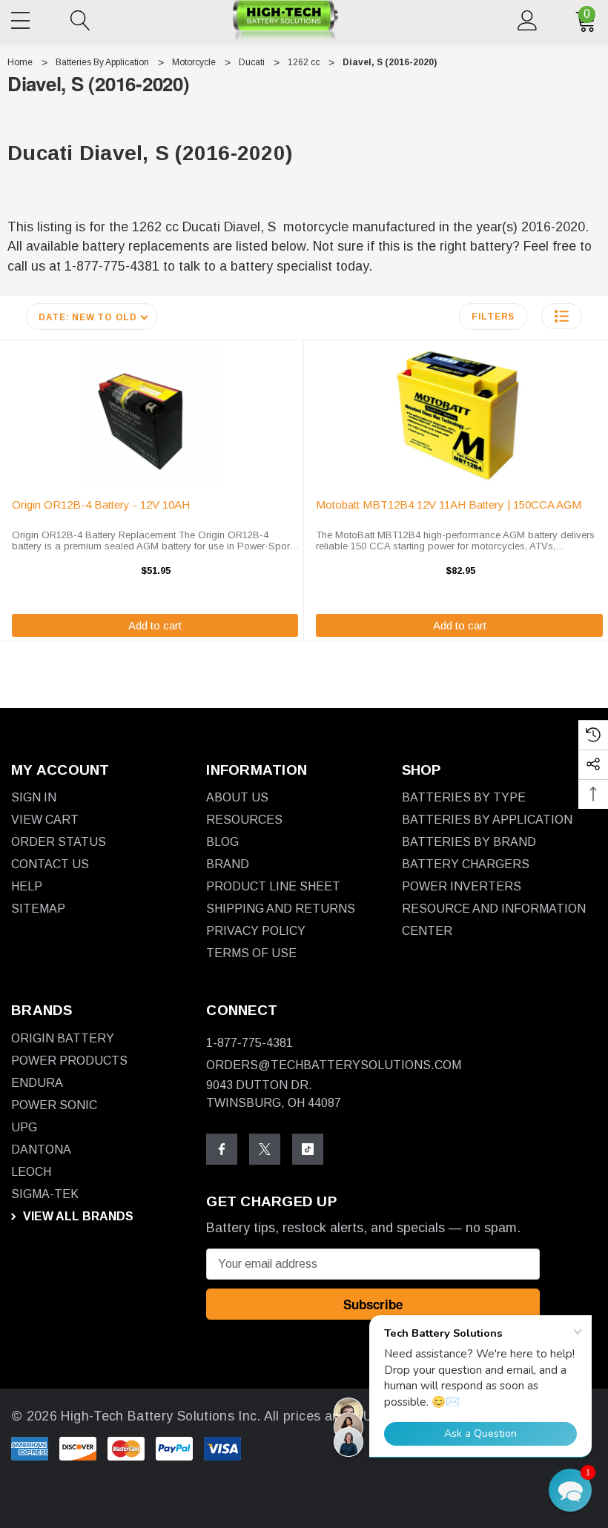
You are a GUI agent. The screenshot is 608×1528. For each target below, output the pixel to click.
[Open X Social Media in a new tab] (264, 1149)
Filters (493, 316)
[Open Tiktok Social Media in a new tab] (307, 1149)
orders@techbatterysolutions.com (333, 1065)
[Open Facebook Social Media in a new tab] (221, 1149)
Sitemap (38, 908)
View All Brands (76, 1216)
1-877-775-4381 (249, 1042)
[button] (561, 316)
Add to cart (155, 625)
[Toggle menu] (22, 18)
